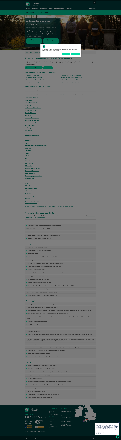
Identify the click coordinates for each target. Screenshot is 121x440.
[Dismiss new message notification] (119, 422)
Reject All (66, 53)
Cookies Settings (45, 53)
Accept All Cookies (75, 53)
